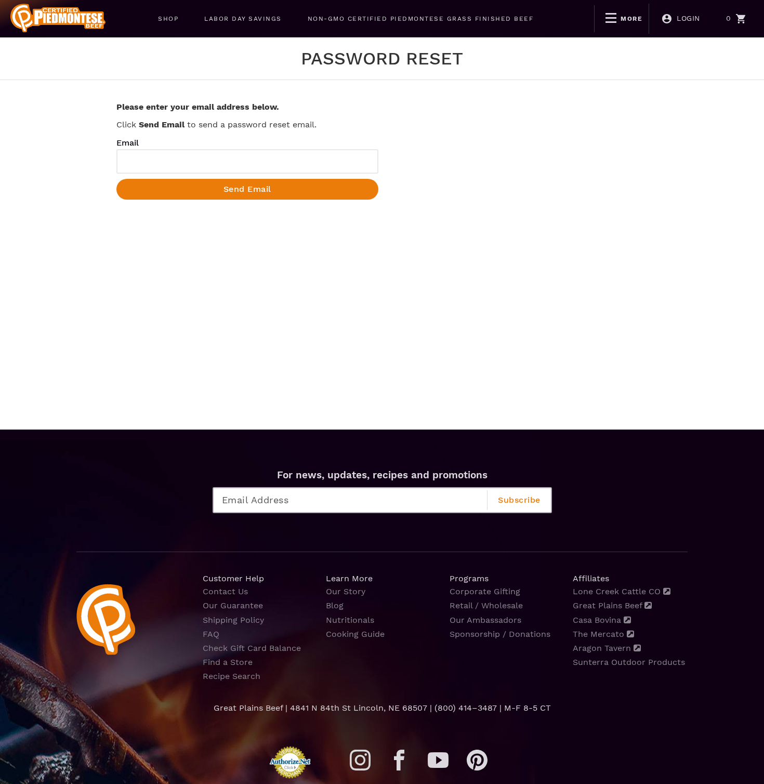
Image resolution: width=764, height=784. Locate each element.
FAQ (211, 634)
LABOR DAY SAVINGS (243, 18)
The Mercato (600, 634)
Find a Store (228, 662)
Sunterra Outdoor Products (629, 662)
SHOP (168, 18)
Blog (335, 605)
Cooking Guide (355, 634)
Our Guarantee (233, 605)
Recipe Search (231, 676)
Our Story (345, 591)
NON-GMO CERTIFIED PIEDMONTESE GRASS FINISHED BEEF (421, 18)
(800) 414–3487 (465, 708)
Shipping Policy (233, 620)
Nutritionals (350, 620)
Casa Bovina (598, 620)
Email (127, 143)
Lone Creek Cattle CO (618, 591)
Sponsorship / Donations (500, 634)
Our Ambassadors (485, 620)
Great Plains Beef (608, 605)
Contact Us (225, 591)
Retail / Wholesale (486, 605)
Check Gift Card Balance (252, 648)
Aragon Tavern (603, 648)
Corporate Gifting (485, 591)
